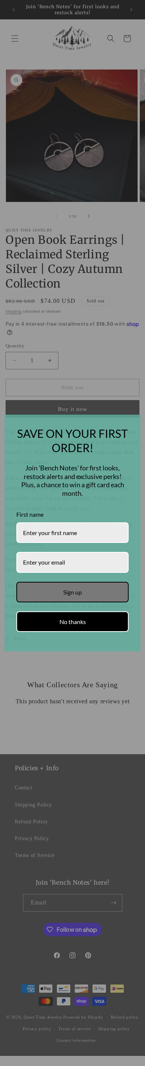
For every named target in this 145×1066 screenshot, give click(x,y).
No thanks (72, 621)
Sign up (72, 592)
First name (30, 514)
